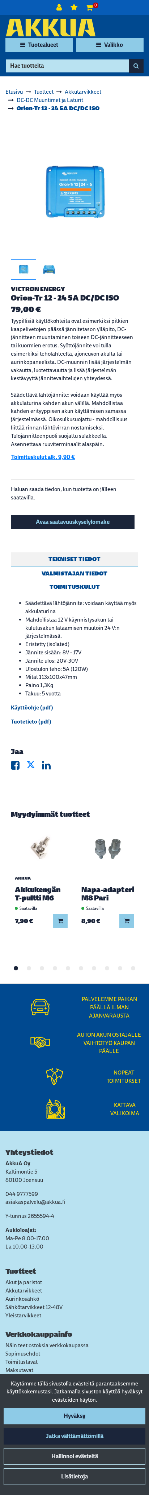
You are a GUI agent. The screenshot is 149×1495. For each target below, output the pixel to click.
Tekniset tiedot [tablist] (74, 559)
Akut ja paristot (23, 1282)
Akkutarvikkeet (23, 1290)
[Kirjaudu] (59, 7)
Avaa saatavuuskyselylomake (73, 522)
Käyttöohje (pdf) (32, 707)
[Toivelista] (75, 7)
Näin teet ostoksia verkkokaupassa (47, 1345)
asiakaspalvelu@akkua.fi (35, 1201)
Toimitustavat (21, 1361)
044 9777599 (21, 1194)
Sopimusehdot (22, 1353)
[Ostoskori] (89, 7)
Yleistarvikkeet (23, 1315)
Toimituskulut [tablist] (75, 587)
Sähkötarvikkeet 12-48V (34, 1307)
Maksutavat (19, 1370)
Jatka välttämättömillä (74, 1436)
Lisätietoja (74, 1476)
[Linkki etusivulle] (50, 27)
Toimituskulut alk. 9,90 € (43, 457)
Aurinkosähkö (22, 1298)
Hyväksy (74, 1416)
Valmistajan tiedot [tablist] (74, 573)
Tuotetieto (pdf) (31, 721)
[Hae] (136, 66)
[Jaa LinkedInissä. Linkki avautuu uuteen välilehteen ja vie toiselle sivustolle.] (49, 767)
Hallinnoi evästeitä (74, 1456)
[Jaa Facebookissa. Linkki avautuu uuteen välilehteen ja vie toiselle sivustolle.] (18, 767)
